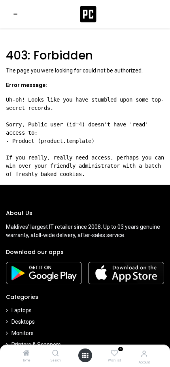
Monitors (22, 333)
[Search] (55, 353)
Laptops (21, 310)
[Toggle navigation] (15, 14)
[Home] (26, 353)
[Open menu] (85, 355)
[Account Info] (144, 353)
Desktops (23, 322)
